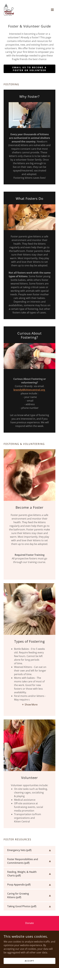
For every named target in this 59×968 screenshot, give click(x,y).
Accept (29, 961)
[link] (9, 10)
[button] (52, 10)
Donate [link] (29, 923)
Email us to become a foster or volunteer (29, 69)
